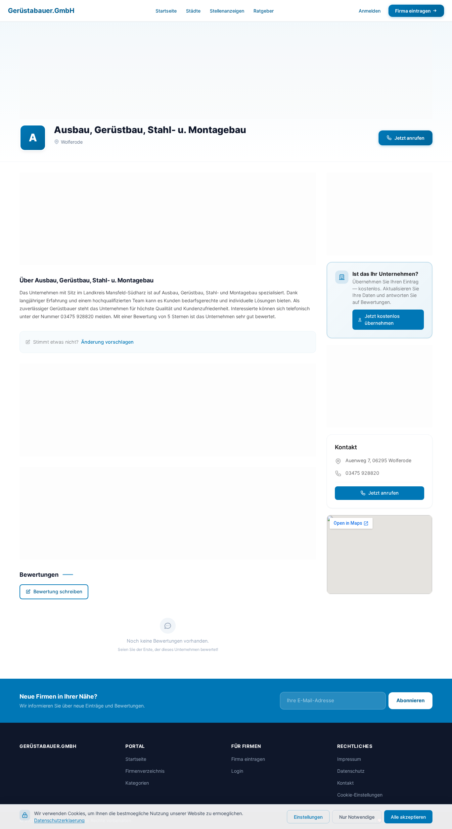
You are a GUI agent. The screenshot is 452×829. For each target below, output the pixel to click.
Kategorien (137, 783)
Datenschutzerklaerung (59, 820)
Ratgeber (263, 11)
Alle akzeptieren (408, 817)
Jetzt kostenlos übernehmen (382, 319)
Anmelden (370, 11)
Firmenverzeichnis (144, 771)
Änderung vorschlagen (107, 342)
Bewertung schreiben (57, 591)
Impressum (349, 759)
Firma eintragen (413, 11)
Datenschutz (351, 771)
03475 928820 (362, 473)
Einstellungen (308, 817)
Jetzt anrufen (409, 138)
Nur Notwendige (357, 817)
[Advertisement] (226, 72)
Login (237, 771)
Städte (193, 11)
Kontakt (345, 783)
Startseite (166, 11)
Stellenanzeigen (227, 11)
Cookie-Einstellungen (360, 795)
